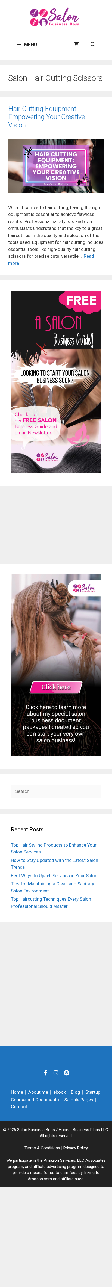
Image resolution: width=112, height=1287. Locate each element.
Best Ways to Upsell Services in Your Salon (54, 875)
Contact (19, 1106)
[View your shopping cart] (76, 44)
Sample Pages (78, 1099)
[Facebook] (46, 1073)
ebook (59, 1092)
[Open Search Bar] (92, 44)
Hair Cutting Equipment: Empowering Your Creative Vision (46, 117)
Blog (75, 1092)
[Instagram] (56, 1073)
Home (17, 1092)
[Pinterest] (66, 1073)
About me (38, 1092)
